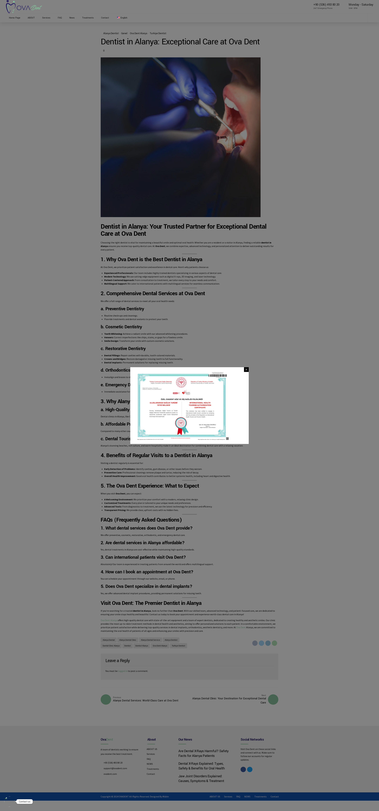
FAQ (60, 17)
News (72, 17)
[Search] (372, 17)
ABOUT (31, 17)
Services (46, 17)
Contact (105, 17)
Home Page (14, 17)
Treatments (88, 17)
